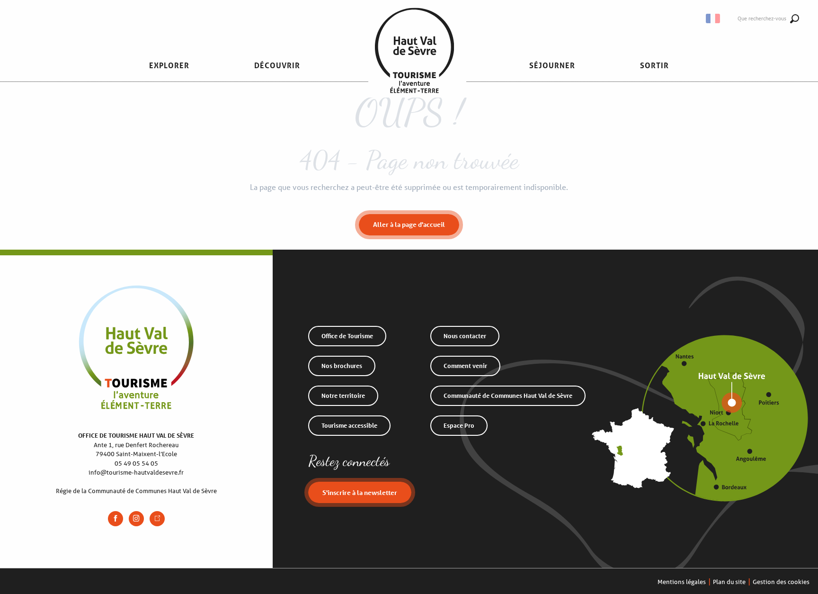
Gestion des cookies (781, 582)
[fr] (713, 18)
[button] (713, 18)
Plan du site (729, 582)
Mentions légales (682, 582)
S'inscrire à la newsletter (359, 492)
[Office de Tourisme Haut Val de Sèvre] (414, 65)
